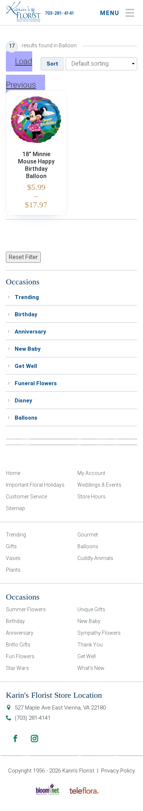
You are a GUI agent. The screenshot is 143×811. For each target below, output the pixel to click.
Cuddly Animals (95, 558)
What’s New (90, 668)
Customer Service (26, 496)
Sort (52, 63)
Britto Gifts (18, 645)
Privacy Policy (118, 770)
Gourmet (87, 535)
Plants (13, 570)
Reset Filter (23, 257)
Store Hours (91, 496)
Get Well (26, 366)
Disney (23, 400)
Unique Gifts (91, 609)
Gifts (11, 546)
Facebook (15, 738)
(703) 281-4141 (33, 718)
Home (13, 473)
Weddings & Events (99, 485)
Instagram (34, 738)
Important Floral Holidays (35, 485)
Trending (27, 297)
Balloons (26, 417)
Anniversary (30, 331)
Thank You (90, 645)
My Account (91, 473)
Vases (13, 558)
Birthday (26, 314)
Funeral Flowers (36, 383)
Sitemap (15, 508)
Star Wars (17, 668)
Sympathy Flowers (99, 633)
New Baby (28, 349)
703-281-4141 (59, 13)
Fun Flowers (20, 656)
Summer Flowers (26, 609)
